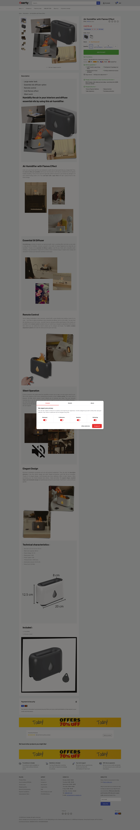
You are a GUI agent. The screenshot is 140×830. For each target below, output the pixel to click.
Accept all (97, 426)
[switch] (44, 420)
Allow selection (85, 426)
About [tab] (92, 403)
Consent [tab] (47, 403)
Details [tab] (70, 403)
